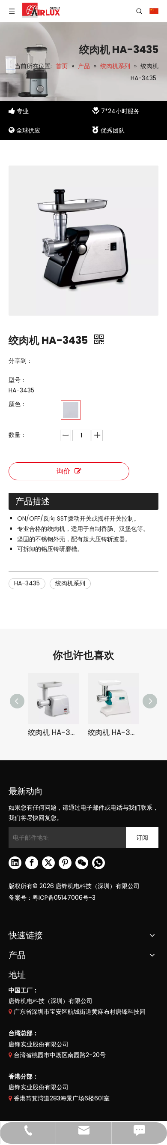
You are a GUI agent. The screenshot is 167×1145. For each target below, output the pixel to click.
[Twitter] (48, 862)
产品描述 (32, 501)
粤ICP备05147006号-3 (64, 897)
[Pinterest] (65, 862)
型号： (18, 380)
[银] (70, 410)
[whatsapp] (98, 862)
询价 (63, 471)
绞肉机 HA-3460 (113, 732)
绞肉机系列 (70, 583)
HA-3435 (27, 583)
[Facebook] (31, 862)
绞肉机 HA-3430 (53, 732)
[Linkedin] (15, 862)
